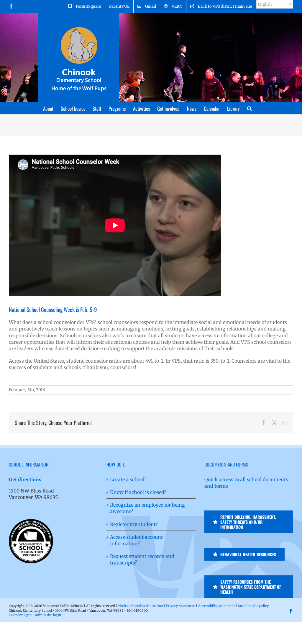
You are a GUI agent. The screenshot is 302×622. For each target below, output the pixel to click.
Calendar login (20, 615)
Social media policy (253, 606)
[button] (249, 108)
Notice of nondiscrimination (140, 606)
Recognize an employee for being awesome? (147, 508)
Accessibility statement (216, 606)
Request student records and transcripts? (142, 559)
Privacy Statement (180, 606)
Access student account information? (136, 540)
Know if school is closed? (138, 492)
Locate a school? (128, 479)
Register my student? (134, 524)
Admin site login (48, 615)
